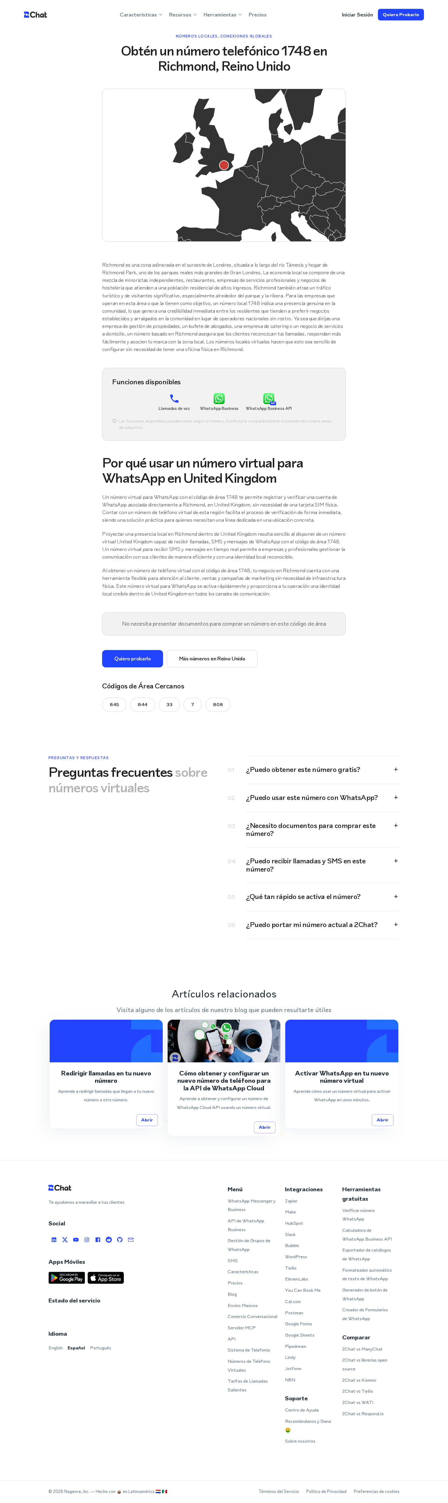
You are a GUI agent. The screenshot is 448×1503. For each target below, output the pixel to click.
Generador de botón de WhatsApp (365, 1294)
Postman (294, 1312)
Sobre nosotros (300, 1441)
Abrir (147, 1120)
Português (100, 1348)
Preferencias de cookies (377, 1491)
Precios (258, 14)
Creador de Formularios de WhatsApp (365, 1314)
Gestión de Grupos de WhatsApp (249, 1244)
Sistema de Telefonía (249, 1350)
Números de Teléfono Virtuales (249, 1365)
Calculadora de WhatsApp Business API (367, 1234)
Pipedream (295, 1346)
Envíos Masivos (243, 1305)
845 (114, 704)
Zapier (291, 1201)
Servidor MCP (242, 1327)
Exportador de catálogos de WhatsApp (366, 1254)
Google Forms (298, 1323)
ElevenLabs (296, 1279)
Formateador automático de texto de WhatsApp (367, 1274)
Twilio (291, 1268)
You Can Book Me (303, 1290)
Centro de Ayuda (302, 1410)
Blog (232, 1294)
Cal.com (293, 1301)
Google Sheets (300, 1335)
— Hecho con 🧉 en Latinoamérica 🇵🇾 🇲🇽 (129, 1491)
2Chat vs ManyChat (362, 1349)
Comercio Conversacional (252, 1316)
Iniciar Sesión (357, 14)
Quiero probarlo (401, 14)
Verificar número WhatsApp (358, 1214)
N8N (290, 1380)
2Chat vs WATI (357, 1402)
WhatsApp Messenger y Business (252, 1205)
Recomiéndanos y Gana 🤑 (308, 1425)
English (55, 1348)
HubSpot (294, 1223)
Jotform (293, 1368)
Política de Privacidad (326, 1491)
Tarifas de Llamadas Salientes (248, 1385)
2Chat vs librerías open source (364, 1364)
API (232, 1339)
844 (143, 704)
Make (290, 1212)
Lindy (290, 1357)
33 (169, 704)
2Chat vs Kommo (359, 1380)
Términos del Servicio (278, 1491)
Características (243, 1271)
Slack (290, 1234)
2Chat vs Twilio (357, 1391)
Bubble (292, 1245)
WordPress (296, 1256)
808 (218, 704)
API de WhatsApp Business (246, 1225)
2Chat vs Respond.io (363, 1413)
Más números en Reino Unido (212, 658)
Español (76, 1348)
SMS (233, 1260)
